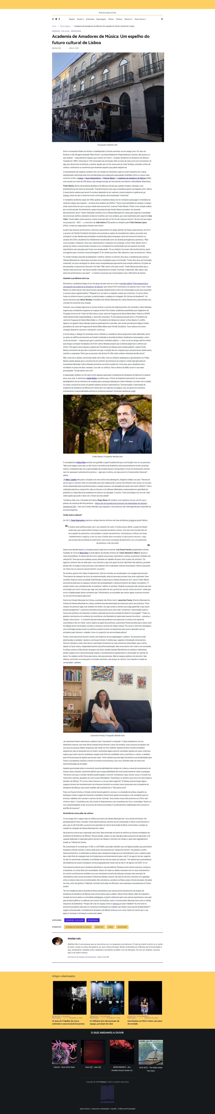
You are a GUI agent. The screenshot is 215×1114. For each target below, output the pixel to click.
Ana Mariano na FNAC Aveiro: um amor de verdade (144, 1022)
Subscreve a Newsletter (100, 1109)
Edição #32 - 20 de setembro (137, 1016)
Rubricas (128, 19)
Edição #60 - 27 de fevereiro (100, 1016)
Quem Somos (139, 19)
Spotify (113, 1109)
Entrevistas (90, 19)
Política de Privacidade (126, 1109)
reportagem (122, 927)
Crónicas (119, 19)
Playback (103, 1082)
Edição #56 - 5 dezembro (61, 1016)
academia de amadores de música (78, 927)
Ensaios (79, 19)
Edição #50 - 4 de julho (60, 31)
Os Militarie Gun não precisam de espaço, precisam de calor (104, 1022)
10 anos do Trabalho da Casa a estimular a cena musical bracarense (68, 1022)
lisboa (110, 927)
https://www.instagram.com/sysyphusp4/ (83, 957)
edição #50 (99, 927)
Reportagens (101, 19)
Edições (72, 19)
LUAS (133, 391)
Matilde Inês (56, 48)
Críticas (111, 19)
